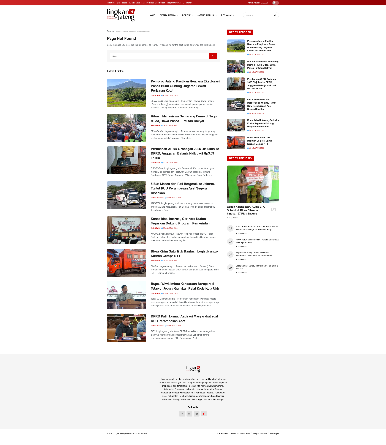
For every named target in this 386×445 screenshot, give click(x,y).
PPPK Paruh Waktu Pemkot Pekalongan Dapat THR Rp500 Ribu (257, 241)
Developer (274, 433)
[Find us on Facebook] (182, 414)
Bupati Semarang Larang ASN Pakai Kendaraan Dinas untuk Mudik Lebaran (254, 254)
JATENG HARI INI (206, 15)
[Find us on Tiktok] (204, 413)
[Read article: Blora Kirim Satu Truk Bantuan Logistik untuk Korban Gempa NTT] (126, 263)
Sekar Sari (158, 198)
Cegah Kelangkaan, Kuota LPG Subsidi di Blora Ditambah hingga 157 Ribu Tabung (246, 210)
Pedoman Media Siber (155, 2)
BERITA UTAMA (168, 15)
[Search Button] (276, 15)
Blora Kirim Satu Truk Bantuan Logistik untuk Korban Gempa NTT (184, 253)
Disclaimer (187, 2)
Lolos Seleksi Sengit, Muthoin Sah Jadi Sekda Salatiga (257, 267)
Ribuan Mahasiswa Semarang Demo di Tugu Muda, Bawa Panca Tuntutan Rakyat (184, 118)
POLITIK (186, 15)
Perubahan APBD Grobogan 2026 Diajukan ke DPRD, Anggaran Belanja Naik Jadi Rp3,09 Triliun (185, 153)
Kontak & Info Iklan (137, 2)
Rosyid (156, 95)
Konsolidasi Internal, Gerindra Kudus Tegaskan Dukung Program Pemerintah (180, 221)
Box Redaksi (122, 2)
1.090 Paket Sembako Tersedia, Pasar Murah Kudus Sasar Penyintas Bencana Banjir (257, 228)
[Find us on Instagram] (189, 414)
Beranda (110, 31)
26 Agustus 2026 (170, 95)
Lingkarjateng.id (120, 433)
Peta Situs (111, 2)
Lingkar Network (260, 433)
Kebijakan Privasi (174, 2)
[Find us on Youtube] (196, 414)
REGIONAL (226, 15)
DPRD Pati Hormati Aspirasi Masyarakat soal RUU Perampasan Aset (184, 318)
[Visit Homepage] (121, 15)
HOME (152, 15)
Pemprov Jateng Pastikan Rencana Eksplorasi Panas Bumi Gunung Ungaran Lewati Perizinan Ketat (185, 86)
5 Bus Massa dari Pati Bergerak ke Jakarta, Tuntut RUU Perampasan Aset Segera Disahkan (183, 188)
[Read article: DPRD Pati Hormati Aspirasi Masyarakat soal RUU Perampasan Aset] (126, 328)
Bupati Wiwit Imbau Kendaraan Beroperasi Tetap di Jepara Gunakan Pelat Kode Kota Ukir (185, 286)
